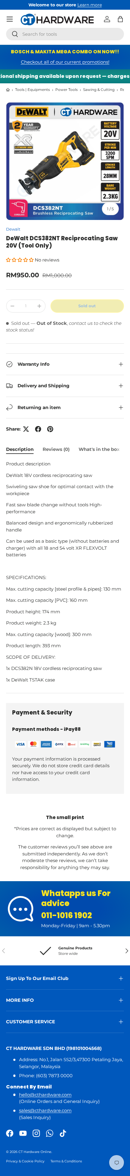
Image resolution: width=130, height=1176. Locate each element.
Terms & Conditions (66, 1161)
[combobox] (65, 34)
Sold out (87, 305)
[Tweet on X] (26, 429)
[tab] (20, 449)
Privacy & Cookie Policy (25, 1161)
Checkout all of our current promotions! (65, 62)
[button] (120, 19)
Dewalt (13, 229)
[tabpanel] (65, 572)
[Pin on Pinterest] (50, 429)
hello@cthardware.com (45, 1095)
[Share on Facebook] (38, 429)
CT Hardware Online (34, 1152)
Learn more (89, 4)
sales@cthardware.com (45, 1110)
